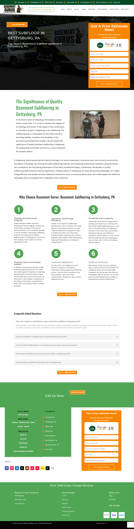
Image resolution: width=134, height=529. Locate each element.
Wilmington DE (20, 499)
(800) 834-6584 (17, 24)
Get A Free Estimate (109, 84)
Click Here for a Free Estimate (41, 9)
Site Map (112, 499)
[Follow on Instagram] (12, 468)
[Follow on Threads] (48, 468)
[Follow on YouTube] (27, 468)
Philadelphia (19, 496)
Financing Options (102, 9)
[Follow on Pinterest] (37, 468)
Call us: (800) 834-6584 (67, 294)
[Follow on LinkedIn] (17, 468)
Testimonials (91, 9)
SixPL (106, 523)
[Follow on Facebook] (7, 468)
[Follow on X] (22, 468)
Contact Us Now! (114, 9)
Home (62, 9)
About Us (69, 9)
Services (76, 9)
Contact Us (66, 515)
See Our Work (125, 9)
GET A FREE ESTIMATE (67, 187)
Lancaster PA (19, 503)
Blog (110, 496)
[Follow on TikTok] (32, 468)
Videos (84, 9)
